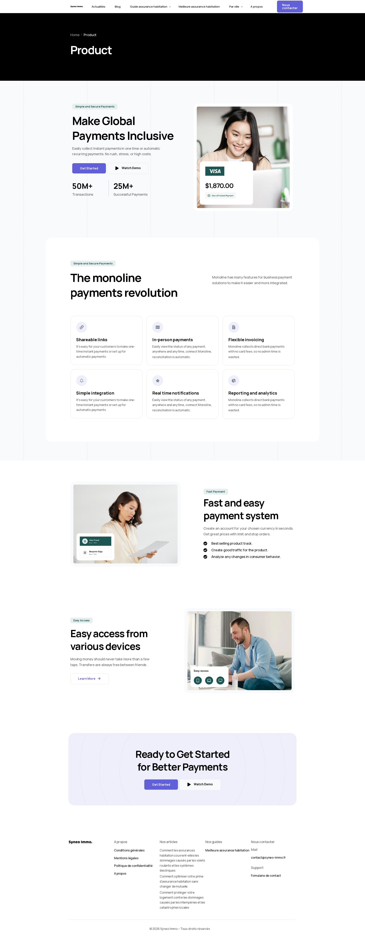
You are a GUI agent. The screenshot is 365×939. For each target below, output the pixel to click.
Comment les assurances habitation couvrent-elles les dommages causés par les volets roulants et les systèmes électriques (182, 860)
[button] (94, 106)
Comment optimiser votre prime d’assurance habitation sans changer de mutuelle (181, 881)
